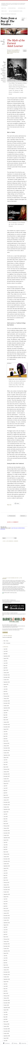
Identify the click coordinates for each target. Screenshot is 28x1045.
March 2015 (6, 851)
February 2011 (6, 967)
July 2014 (5, 870)
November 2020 (7, 703)
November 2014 (7, 861)
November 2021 (7, 677)
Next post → (23, 515)
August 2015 (6, 840)
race (18, 52)
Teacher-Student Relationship (3, 77)
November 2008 (7, 1031)
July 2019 (5, 731)
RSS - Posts (6, 640)
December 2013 (7, 887)
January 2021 (6, 698)
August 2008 (6, 1038)
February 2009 (6, 1024)
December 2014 (7, 858)
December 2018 (7, 748)
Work (8, 53)
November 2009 (7, 1002)
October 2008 (6, 1033)
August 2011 (6, 953)
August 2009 (6, 1009)
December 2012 (7, 915)
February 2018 (6, 769)
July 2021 (5, 686)
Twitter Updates (8, 635)
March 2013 (6, 908)
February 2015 (6, 854)
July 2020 (5, 712)
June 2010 (6, 986)
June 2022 (6, 663)
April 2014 (5, 877)
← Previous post (11, 515)
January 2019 (6, 745)
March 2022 (6, 670)
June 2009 (6, 1014)
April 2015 (5, 849)
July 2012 (5, 927)
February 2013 (6, 910)
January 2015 (6, 856)
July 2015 (5, 842)
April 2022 (5, 667)
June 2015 (6, 844)
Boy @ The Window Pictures (15, 11)
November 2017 (7, 776)
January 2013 (6, 913)
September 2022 (7, 656)
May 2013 (5, 903)
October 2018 (6, 752)
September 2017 (7, 781)
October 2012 (6, 920)
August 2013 (6, 896)
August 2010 (6, 981)
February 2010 (6, 995)
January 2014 (6, 884)
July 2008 (5, 1040)
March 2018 (6, 766)
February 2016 (6, 825)
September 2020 (7, 707)
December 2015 (7, 830)
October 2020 (6, 705)
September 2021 (7, 682)
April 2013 (5, 906)
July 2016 (5, 814)
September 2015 (7, 837)
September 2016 (7, 809)
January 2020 (6, 722)
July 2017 (5, 785)
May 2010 (5, 988)
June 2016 (6, 816)
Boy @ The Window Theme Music (8, 13)
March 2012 (6, 936)
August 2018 (6, 757)
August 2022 (6, 658)
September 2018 (7, 755)
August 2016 (6, 811)
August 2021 (6, 684)
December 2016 (7, 802)
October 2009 (6, 1005)
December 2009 (7, 1000)
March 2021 (6, 693)
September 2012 (7, 922)
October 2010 (6, 976)
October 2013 (6, 891)
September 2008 (7, 1035)
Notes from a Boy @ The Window (9, 21)
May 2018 (5, 764)
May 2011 (5, 960)
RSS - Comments (7, 643)
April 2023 (5, 653)
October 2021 (6, 679)
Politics (9, 52)
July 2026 (5, 649)
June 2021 (6, 689)
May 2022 (5, 665)
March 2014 (6, 880)
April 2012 (5, 934)
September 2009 (7, 1007)
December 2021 (7, 674)
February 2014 (6, 882)
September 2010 (7, 979)
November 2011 (7, 946)
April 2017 (5, 792)
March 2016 (6, 823)
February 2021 (6, 696)
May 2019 (5, 736)
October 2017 (6, 778)
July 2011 (5, 955)
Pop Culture (14, 52)
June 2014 (6, 873)
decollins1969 (15, 50)
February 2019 (6, 743)
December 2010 (7, 972)
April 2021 (5, 691)
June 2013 (6, 901)
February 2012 (6, 939)
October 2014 (6, 863)
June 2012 (6, 929)
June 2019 (6, 733)
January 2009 (6, 1026)
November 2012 (7, 917)
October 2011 (6, 948)
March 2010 (6, 993)
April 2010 (5, 991)
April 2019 (5, 738)
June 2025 (6, 651)
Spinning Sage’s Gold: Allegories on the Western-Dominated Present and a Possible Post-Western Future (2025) (13, 4)
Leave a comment (25, 51)
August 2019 (6, 729)
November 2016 (7, 804)
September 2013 (7, 894)
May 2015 (5, 847)
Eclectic (17, 51)
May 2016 (5, 818)
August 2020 (6, 710)
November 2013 (7, 889)
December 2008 (7, 1028)
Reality (4, 73)
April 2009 (5, 1019)
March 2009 (6, 1021)
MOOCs (4, 72)
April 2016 (5, 821)
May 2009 (5, 1016)
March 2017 (6, 795)
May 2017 (5, 790)
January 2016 (6, 828)
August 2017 (6, 783)
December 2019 (7, 724)
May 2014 (5, 875)
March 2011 (6, 965)
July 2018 (5, 759)
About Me (3, 8)
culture (13, 51)
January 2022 (6, 672)
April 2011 (5, 962)
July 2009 (5, 1012)
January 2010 (6, 998)
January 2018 (6, 771)
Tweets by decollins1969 (7, 637)
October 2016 (6, 807)
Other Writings (12, 8)
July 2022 (5, 660)
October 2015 (6, 835)
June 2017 (6, 788)
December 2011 (7, 943)
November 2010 (7, 974)
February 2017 (6, 797)
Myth (2, 73)
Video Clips (4, 11)
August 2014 (6, 868)
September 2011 (7, 950)
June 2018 (6, 762)
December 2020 (7, 700)
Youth (11, 53)
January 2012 (6, 941)
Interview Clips (21, 8)
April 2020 (5, 717)
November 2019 (7, 726)
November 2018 (7, 750)
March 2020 (6, 719)
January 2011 (6, 969)
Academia (9, 51)
